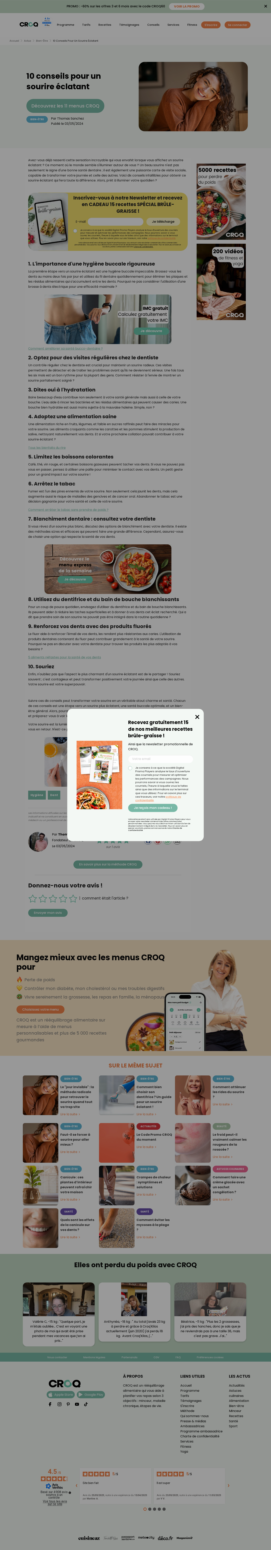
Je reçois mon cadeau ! (153, 808)
